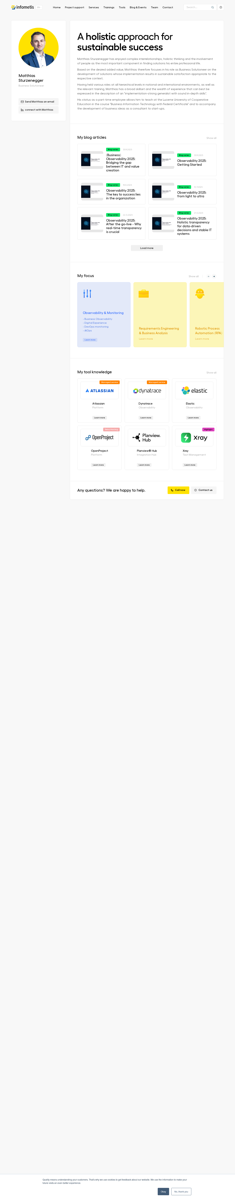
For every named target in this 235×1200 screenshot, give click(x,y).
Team (154, 7)
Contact (167, 7)
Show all (211, 138)
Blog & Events (138, 7)
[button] (214, 276)
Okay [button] (163, 1191)
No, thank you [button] (181, 1191)
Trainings (108, 7)
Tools (122, 7)
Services (94, 7)
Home (57, 7)
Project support (74, 7)
